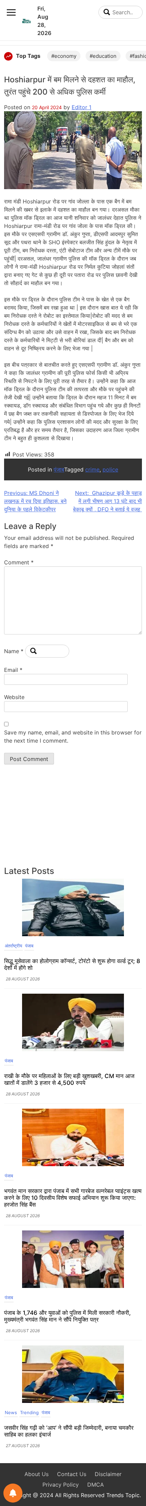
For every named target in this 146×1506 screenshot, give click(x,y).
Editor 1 (81, 107)
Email (13, 669)
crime (92, 469)
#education (103, 56)
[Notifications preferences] (12, 1493)
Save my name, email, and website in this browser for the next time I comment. (73, 736)
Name (13, 651)
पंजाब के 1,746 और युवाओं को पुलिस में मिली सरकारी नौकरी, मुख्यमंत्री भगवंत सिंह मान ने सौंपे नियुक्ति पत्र (67, 1316)
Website (14, 697)
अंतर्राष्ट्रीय (13, 945)
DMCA (95, 1484)
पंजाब (59, 469)
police (110, 469)
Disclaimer (108, 1474)
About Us (36, 1474)
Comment (19, 562)
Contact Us (71, 1474)
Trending (29, 1412)
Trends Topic (123, 1495)
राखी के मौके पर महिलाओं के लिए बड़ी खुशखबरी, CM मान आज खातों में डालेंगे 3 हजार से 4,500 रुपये (69, 1079)
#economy (63, 56)
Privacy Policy (60, 1484)
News (11, 1412)
